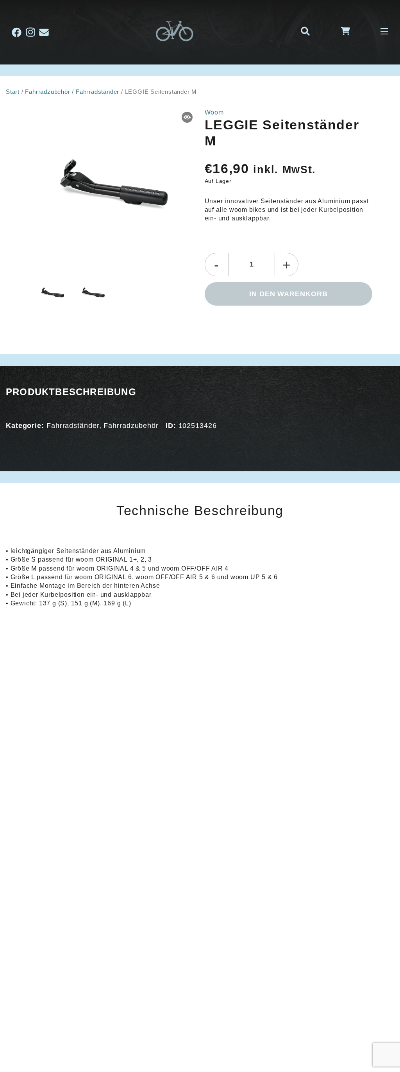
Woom (214, 112)
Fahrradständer (97, 92)
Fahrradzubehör (47, 92)
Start (13, 92)
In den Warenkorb (288, 294)
